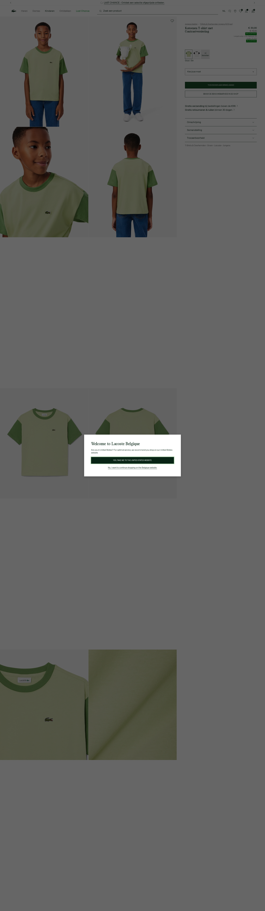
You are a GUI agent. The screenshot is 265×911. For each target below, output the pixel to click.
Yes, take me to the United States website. (132, 460)
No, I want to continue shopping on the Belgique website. (132, 468)
